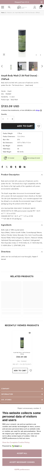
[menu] (2, 7)
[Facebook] (2, 167)
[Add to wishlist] (31, 370)
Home (2, 12)
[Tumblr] (16, 167)
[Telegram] (20, 167)
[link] (39, 126)
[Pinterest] (11, 167)
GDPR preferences (22, 469)
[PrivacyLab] (16, 446)
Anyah (9, 91)
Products (9, 12)
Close (41, 2)
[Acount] (34, 7)
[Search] (9, 7)
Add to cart (25, 126)
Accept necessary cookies (22, 462)
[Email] (24, 167)
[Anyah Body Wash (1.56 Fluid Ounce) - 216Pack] (22, 340)
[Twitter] (7, 167)
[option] (22, 2)
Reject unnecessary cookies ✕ (29, 408)
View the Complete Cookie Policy (16, 442)
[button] (36, 55)
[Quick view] (29, 333)
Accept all (22, 453)
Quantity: (4, 114)
